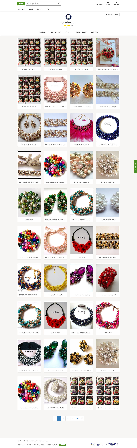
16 (77, 418)
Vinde (29, 444)
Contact (62, 444)
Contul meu (99, 4)
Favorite (108, 4)
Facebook (41, 444)
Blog (34, 444)
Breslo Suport (135, 166)
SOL (24, 444)
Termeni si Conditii (52, 444)
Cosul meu (117, 4)
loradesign (68, 22)
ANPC (19, 444)
